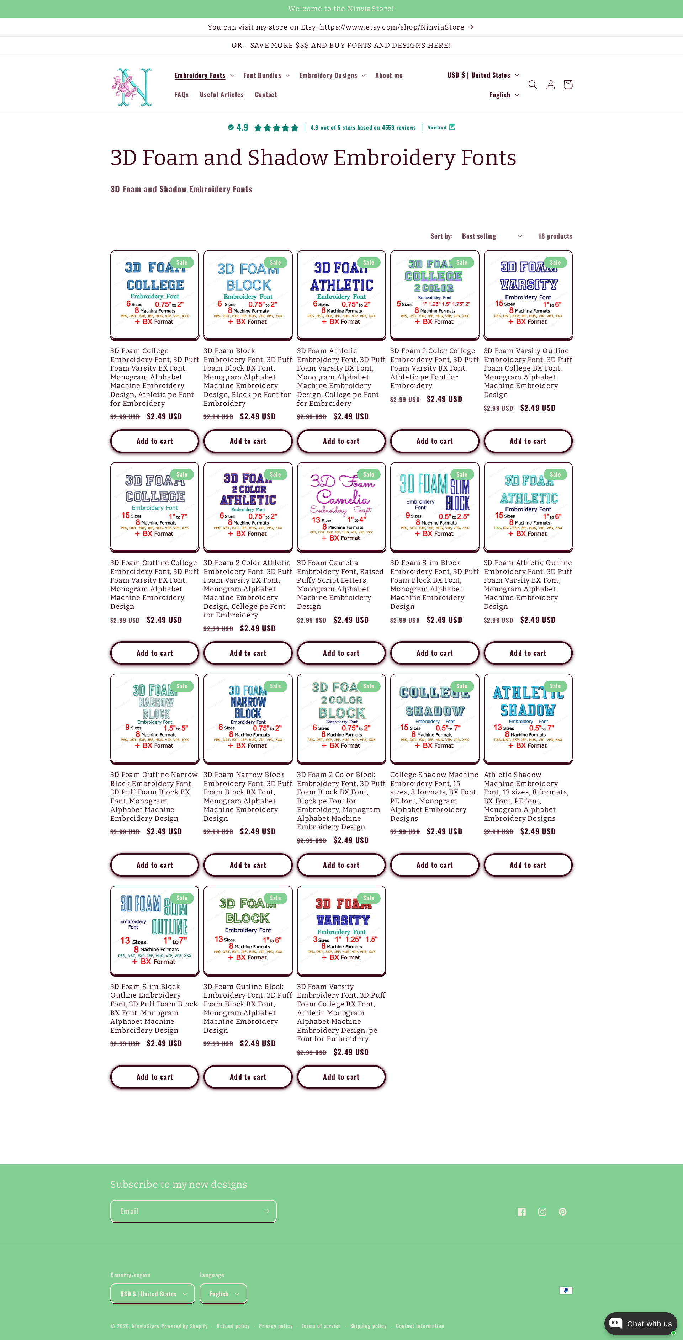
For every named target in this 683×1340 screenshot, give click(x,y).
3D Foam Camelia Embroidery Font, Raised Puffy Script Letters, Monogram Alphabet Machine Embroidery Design (340, 585)
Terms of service (321, 1325)
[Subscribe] (266, 1211)
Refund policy (233, 1325)
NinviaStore (145, 1326)
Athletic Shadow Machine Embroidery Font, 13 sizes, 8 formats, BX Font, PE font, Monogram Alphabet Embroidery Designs (526, 797)
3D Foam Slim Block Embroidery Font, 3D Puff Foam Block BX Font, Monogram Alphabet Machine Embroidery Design (434, 585)
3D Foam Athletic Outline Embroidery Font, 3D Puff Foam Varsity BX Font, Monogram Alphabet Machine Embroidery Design (528, 585)
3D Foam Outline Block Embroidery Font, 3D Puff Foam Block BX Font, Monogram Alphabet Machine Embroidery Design (247, 1009)
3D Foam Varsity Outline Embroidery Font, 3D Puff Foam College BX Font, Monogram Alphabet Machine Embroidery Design (528, 373)
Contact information (420, 1325)
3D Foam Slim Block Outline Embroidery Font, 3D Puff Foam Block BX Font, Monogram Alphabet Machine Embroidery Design (154, 1009)
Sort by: (442, 235)
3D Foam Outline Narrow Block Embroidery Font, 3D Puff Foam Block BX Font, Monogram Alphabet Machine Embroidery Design (154, 797)
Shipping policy (368, 1325)
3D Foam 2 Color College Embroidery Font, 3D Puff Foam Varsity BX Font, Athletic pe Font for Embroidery (434, 368)
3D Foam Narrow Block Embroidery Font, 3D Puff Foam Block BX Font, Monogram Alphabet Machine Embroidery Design (247, 797)
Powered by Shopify (184, 1326)
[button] (203, 75)
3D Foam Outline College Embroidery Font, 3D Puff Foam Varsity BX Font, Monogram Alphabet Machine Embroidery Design (154, 585)
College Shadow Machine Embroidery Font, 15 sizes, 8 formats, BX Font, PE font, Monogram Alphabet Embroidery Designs (434, 797)
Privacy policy (276, 1325)
